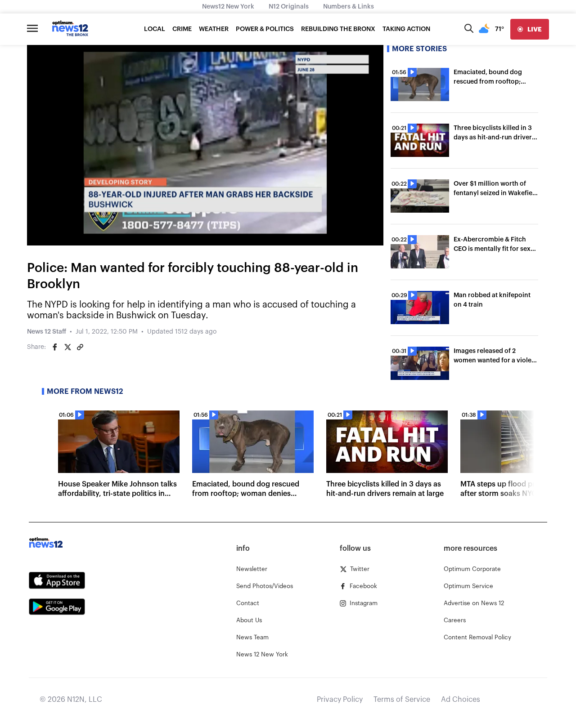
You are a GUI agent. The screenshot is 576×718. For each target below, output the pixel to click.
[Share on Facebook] (54, 347)
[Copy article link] (80, 347)
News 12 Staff (46, 332)
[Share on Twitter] (67, 347)
